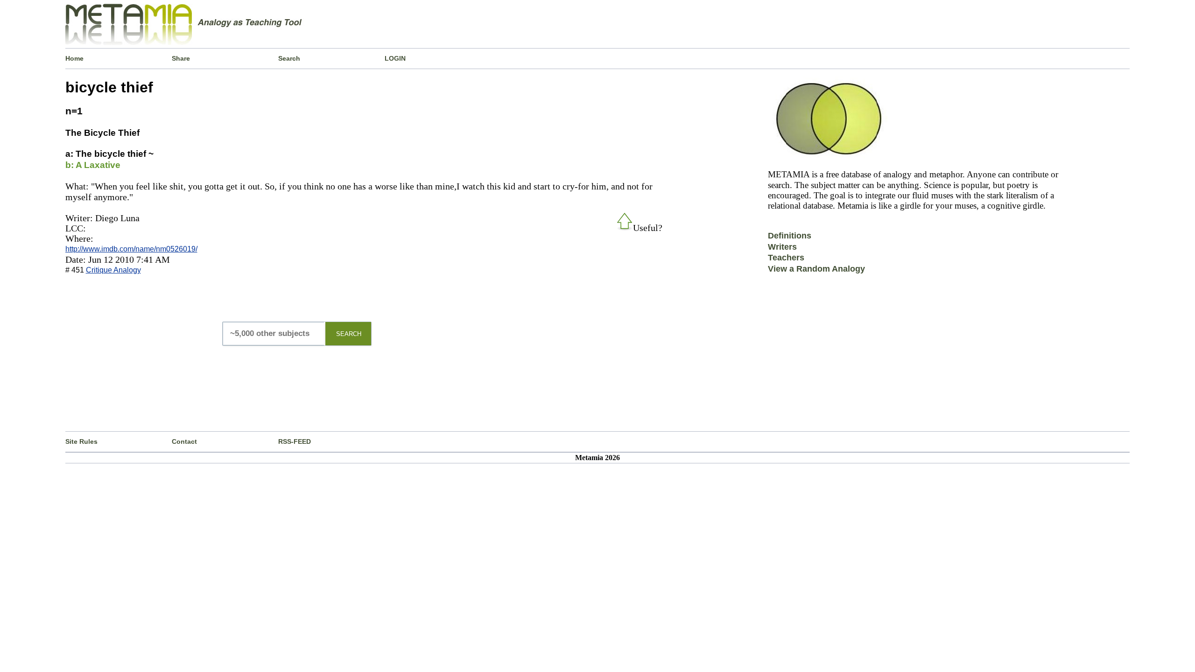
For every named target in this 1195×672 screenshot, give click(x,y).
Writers (782, 247)
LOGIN (395, 58)
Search (289, 58)
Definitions (789, 235)
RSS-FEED (294, 441)
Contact (184, 441)
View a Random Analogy (816, 268)
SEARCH (348, 333)
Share (181, 58)
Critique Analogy (113, 270)
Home (74, 58)
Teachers (786, 257)
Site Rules (81, 441)
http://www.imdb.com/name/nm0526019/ (131, 249)
